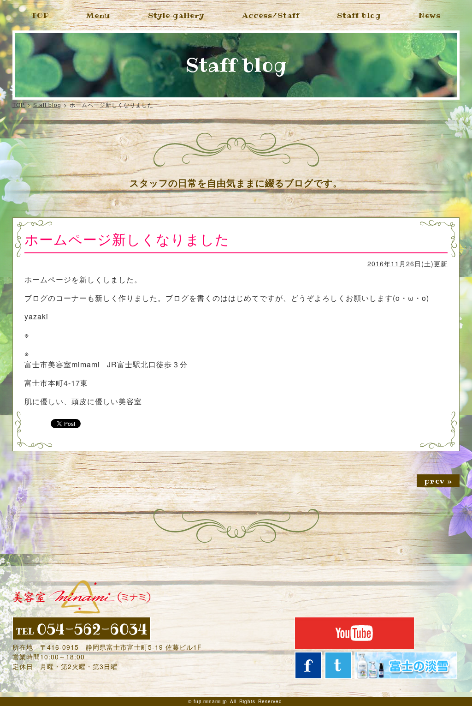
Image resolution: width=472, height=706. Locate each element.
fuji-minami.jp (210, 701)
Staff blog (359, 15)
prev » (438, 481)
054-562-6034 (81, 628)
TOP (40, 15)
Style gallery (176, 15)
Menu (98, 15)
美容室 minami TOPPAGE (81, 597)
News (430, 15)
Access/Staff (271, 15)
